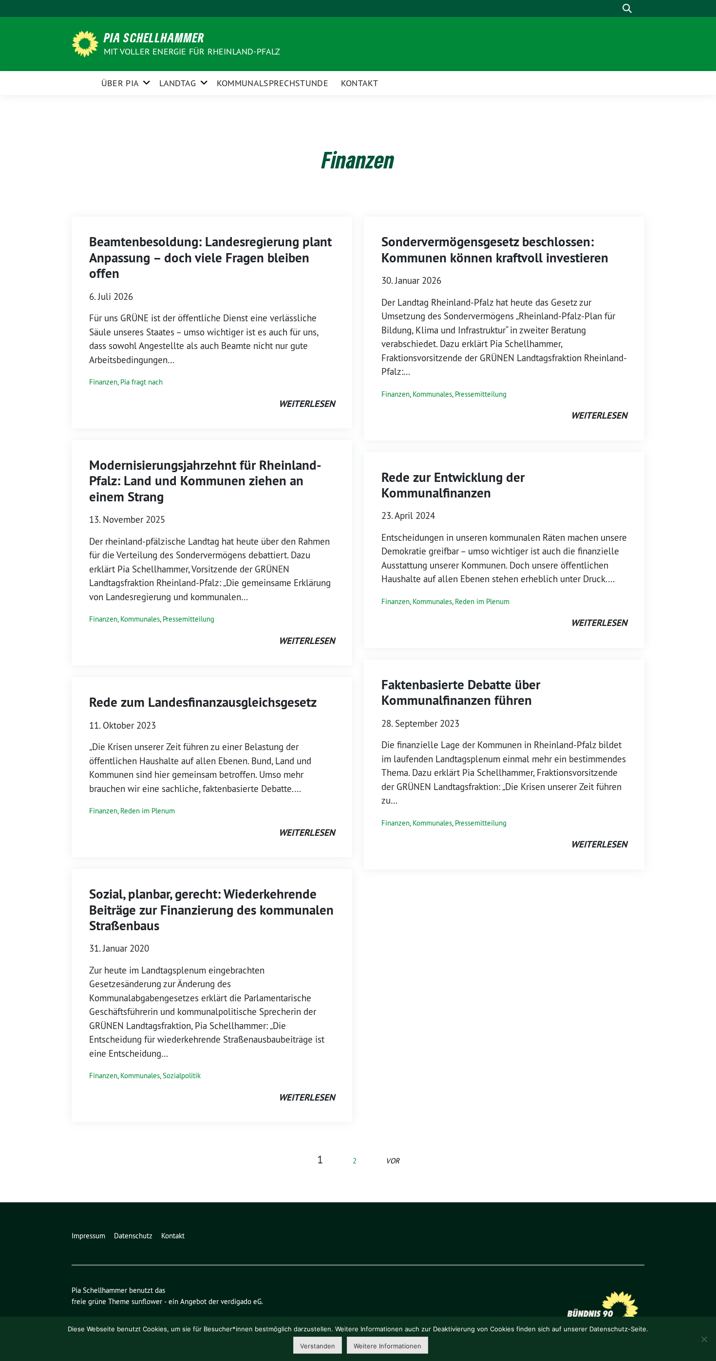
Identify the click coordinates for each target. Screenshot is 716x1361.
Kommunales (140, 619)
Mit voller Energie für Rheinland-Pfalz (193, 51)
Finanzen (103, 381)
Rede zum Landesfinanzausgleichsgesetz (203, 702)
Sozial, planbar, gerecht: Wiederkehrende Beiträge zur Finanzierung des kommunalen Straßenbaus (211, 909)
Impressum (88, 1235)
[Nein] (704, 1339)
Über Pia (120, 83)
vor (392, 1160)
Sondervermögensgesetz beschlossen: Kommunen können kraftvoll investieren (494, 249)
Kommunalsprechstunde (272, 83)
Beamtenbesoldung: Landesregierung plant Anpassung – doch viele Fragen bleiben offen (210, 257)
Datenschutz (133, 1235)
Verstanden (317, 1346)
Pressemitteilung (188, 619)
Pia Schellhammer (154, 37)
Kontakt (359, 83)
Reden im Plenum (147, 810)
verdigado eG (241, 1301)
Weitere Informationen (387, 1346)
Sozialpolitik (182, 1075)
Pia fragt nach (141, 381)
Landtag (177, 83)
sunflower (147, 1301)
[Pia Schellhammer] (87, 43)
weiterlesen (307, 404)
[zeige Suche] (627, 8)
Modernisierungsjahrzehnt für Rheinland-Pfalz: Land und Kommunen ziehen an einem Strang (205, 481)
